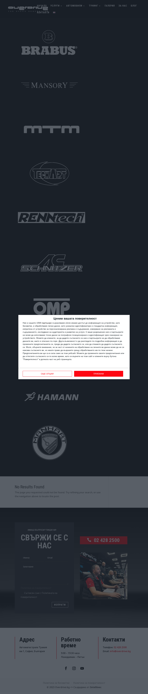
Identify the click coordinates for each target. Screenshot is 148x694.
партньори (47, 323)
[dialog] (74, 347)
